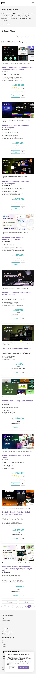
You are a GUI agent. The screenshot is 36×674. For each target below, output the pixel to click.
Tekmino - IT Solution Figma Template (16, 348)
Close (12, 667)
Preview (15, 96)
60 (33, 606)
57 (21, 606)
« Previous (9, 602)
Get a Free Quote (24, 667)
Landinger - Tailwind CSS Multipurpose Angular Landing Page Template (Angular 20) (17, 569)
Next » (27, 602)
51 (13, 606)
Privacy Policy (6, 620)
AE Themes (3, 24)
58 (25, 606)
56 (17, 606)
